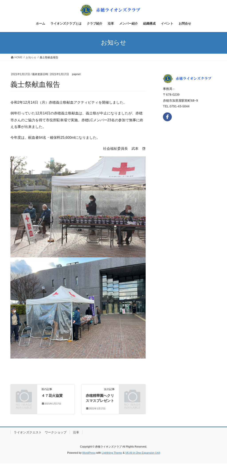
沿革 (76, 432)
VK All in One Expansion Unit (142, 452)
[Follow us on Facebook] (167, 116)
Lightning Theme (112, 452)
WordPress (89, 452)
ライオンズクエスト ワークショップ (40, 432)
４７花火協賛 (52, 395)
